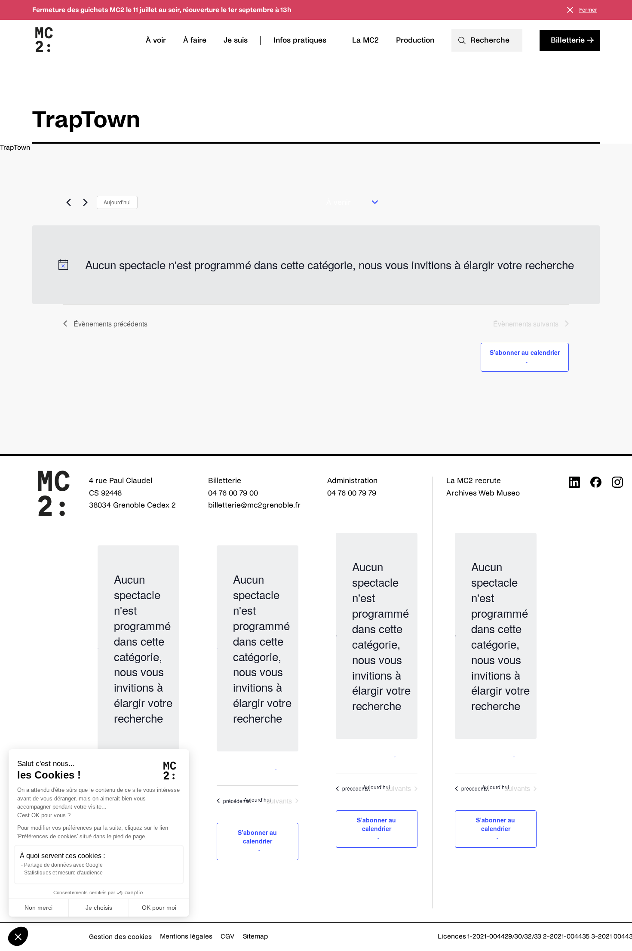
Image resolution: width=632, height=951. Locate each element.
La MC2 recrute (473, 481)
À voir (156, 40)
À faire (194, 40)
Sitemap (255, 936)
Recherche (489, 40)
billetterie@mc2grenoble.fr (254, 505)
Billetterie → (572, 40)
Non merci (38, 907)
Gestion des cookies (120, 936)
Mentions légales (186, 936)
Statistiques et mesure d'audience (63, 873)
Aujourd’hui (117, 202)
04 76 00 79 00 (233, 493)
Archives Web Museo (483, 493)
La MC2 (365, 40)
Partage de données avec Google (63, 865)
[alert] (316, 264)
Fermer (588, 10)
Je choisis (99, 907)
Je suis (236, 40)
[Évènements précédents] (68, 202)
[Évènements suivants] (85, 202)
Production (415, 40)
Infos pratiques (299, 40)
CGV (227, 936)
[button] (18, 936)
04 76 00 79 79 (351, 493)
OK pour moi (159, 907)
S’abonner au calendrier (525, 352)
